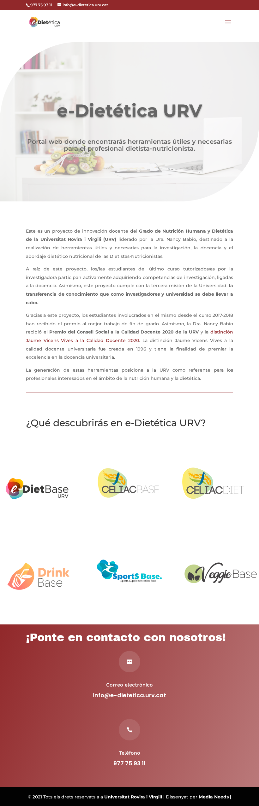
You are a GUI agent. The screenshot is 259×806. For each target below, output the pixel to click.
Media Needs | (215, 797)
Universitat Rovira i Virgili (133, 797)
